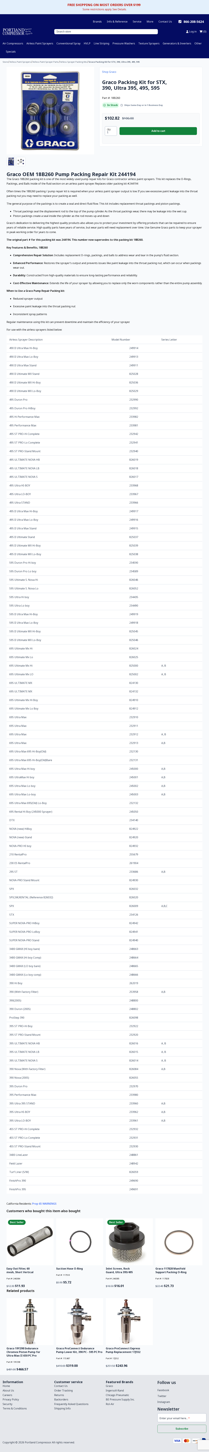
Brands (97, 21)
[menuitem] (13, 43)
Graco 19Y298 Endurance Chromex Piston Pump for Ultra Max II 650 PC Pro (23, 1352)
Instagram (163, 1402)
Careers (7, 1395)
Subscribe (182, 1428)
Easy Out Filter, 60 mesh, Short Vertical (20, 1270)
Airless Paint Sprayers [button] (39, 43)
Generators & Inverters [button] (177, 43)
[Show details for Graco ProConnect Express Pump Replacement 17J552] (129, 1321)
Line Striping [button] (101, 43)
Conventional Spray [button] (68, 43)
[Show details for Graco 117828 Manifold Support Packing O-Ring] (178, 1241)
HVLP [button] (87, 43)
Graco (109, 1386)
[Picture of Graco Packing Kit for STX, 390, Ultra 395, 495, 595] (50, 110)
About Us (8, 1390)
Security (7, 1404)
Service (137, 21)
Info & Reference (117, 21)
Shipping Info (62, 1408)
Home (6, 1386)
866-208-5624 (194, 21)
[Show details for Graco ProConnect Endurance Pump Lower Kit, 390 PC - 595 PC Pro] (79, 1321)
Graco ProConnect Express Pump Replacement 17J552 (123, 1350)
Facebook (163, 1390)
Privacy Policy (11, 1399)
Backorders (61, 1399)
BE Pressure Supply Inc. (120, 1399)
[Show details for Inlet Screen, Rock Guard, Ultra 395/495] (129, 1241)
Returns (59, 1395)
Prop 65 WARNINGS (44, 1203)
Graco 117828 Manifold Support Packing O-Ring (170, 1270)
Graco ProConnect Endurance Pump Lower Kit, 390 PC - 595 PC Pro (79, 1350)
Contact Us (165, 21)
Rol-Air (110, 1404)
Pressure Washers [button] (124, 43)
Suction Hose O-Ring (69, 1268)
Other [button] (198, 43)
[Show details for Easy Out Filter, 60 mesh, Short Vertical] (30, 1241)
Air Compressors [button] (13, 43)
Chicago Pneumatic (117, 1395)
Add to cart (158, 131)
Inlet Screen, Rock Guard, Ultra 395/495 (119, 1270)
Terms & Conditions (15, 1408)
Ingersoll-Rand (115, 1390)
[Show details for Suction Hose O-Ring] (79, 1241)
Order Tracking (63, 1390)
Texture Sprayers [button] (149, 43)
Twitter (161, 1396)
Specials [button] (11, 51)
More (150, 21)
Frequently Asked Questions (71, 1404)
